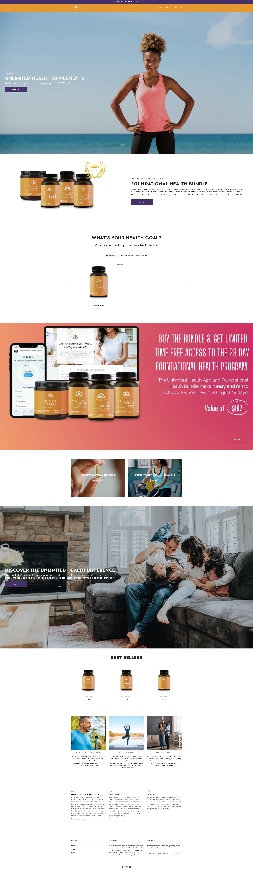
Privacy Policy (109, 863)
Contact (74, 852)
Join (177, 853)
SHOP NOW (16, 584)
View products (16, 89)
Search (98, 863)
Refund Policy (123, 863)
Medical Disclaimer (153, 863)
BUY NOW (142, 202)
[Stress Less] (164, 680)
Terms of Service (137, 863)
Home (73, 846)
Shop (73, 849)
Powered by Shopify (170, 863)
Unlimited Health (83, 863)
